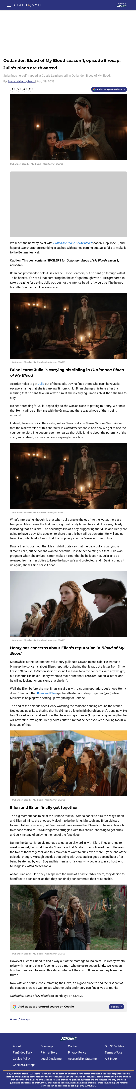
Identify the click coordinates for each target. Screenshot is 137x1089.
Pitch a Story (49, 1052)
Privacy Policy (77, 1052)
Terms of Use (113, 1052)
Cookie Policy (22, 1058)
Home (13, 1019)
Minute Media (21, 1073)
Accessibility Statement (83, 1058)
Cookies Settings (24, 1065)
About (17, 1046)
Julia (41, 383)
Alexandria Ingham (21, 81)
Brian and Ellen (47, 693)
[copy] (30, 89)
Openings (47, 1046)
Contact (73, 1046)
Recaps (25, 1019)
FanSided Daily (23, 1052)
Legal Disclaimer (52, 1058)
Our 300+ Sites (114, 1046)
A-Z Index (111, 1058)
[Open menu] (9, 5)
